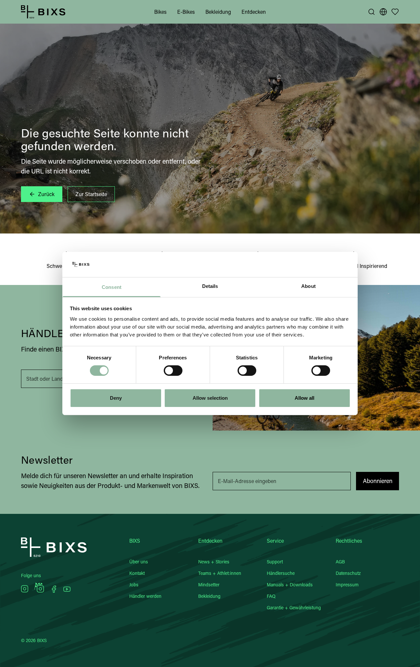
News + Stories (213, 561)
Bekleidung (218, 11)
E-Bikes (186, 11)
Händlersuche (281, 573)
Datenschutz (348, 573)
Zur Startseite (91, 194)
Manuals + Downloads (290, 584)
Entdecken (254, 11)
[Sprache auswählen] (383, 12)
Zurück (46, 194)
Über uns (138, 561)
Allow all (304, 398)
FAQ (271, 596)
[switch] (173, 370)
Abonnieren (377, 481)
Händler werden (145, 596)
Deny (116, 398)
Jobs (133, 584)
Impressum (347, 584)
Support (275, 561)
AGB (340, 561)
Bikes (160, 11)
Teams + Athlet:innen (219, 573)
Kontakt (137, 573)
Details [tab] (210, 286)
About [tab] (308, 286)
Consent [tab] (111, 287)
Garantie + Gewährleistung (294, 607)
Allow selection (210, 398)
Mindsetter (209, 584)
